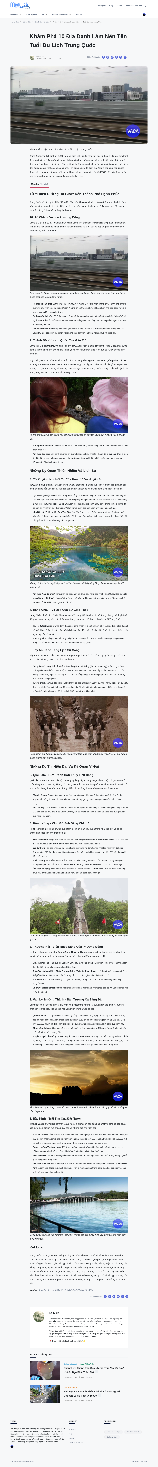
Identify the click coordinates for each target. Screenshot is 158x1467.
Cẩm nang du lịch (113, 1432)
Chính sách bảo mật (133, 6)
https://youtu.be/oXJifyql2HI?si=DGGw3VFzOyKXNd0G (65, 1290)
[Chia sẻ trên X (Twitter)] (107, 57)
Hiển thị (43, 184)
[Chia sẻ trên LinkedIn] (116, 57)
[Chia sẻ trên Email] (125, 57)
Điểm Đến (14, 14)
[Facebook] (144, 14)
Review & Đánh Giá (60, 14)
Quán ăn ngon (112, 1437)
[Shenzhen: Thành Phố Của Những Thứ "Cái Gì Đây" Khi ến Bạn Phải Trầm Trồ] (45, 1370)
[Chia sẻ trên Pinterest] (112, 57)
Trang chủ (102, 6)
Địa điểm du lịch (133, 1432)
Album (79, 14)
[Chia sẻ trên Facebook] (103, 57)
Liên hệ (119, 6)
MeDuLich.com (29, 1462)
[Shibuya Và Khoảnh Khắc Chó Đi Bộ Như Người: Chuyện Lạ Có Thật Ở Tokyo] (45, 1394)
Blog (111, 6)
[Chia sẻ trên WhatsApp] (120, 57)
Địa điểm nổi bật (42, 22)
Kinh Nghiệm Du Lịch (35, 14)
